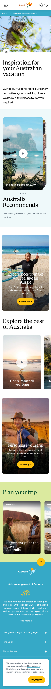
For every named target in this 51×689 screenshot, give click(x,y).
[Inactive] (23, 193)
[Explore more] (25, 273)
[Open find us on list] (45, 642)
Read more (25, 620)
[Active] (20, 193)
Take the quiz (25, 464)
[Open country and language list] (45, 633)
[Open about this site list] (45, 652)
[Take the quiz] (25, 436)
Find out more (33, 666)
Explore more (25, 301)
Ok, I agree (36, 679)
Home (4, 13)
